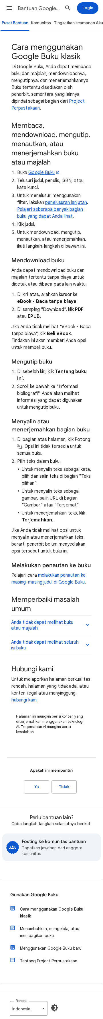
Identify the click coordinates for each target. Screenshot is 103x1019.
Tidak (64, 786)
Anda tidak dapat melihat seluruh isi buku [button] (45, 645)
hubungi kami (24, 700)
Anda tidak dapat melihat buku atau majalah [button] (42, 625)
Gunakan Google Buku (34, 895)
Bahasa (21, 1001)
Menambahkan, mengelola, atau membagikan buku (49, 932)
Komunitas (41, 22)
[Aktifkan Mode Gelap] (54, 1008)
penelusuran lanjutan (66, 202)
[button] (9, 8)
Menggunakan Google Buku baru (51, 948)
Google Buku (41, 172)
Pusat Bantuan (15, 22)
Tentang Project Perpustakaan (48, 960)
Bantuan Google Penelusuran (39, 8)
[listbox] (28, 1008)
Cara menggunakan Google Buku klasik (51, 913)
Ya (36, 786)
